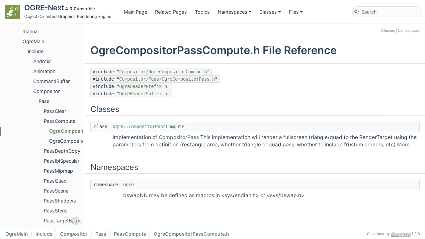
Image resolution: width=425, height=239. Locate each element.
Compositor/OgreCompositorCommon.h (163, 71)
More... (405, 144)
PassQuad (55, 181)
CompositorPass (179, 137)
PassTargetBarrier (63, 220)
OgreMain (33, 41)
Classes (268, 12)
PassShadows (60, 200)
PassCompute (59, 121)
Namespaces (232, 12)
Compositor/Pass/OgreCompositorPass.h (167, 79)
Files (294, 12)
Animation (44, 71)
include (35, 51)
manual (31, 31)
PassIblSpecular (61, 161)
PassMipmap (58, 171)
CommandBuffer (51, 81)
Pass (44, 101)
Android (42, 61)
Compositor (46, 91)
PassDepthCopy (62, 151)
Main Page (135, 12)
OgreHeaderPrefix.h (143, 86)
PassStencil (56, 210)
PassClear (55, 111)
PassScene (56, 191)
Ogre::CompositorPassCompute (148, 126)
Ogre (128, 184)
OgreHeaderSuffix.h (143, 93)
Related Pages (171, 12)
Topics (202, 12)
